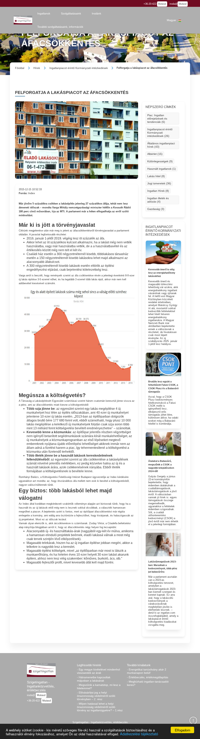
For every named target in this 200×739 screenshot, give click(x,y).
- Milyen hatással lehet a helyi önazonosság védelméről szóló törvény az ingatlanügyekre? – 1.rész (100, 707)
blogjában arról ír (45, 526)
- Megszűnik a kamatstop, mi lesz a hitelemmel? (99, 686)
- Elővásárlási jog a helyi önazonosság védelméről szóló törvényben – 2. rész (96, 696)
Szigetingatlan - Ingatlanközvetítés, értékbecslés (41, 686)
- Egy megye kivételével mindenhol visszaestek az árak (98, 671)
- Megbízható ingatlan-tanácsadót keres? (148, 683)
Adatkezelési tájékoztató (139, 733)
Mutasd (162, 4)
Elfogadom (182, 729)
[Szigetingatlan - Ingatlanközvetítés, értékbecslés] (23, 20)
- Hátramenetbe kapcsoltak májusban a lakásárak (93, 679)
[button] (44, 13)
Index (31, 193)
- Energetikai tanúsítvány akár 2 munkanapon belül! (146, 671)
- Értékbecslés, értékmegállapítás (147, 677)
